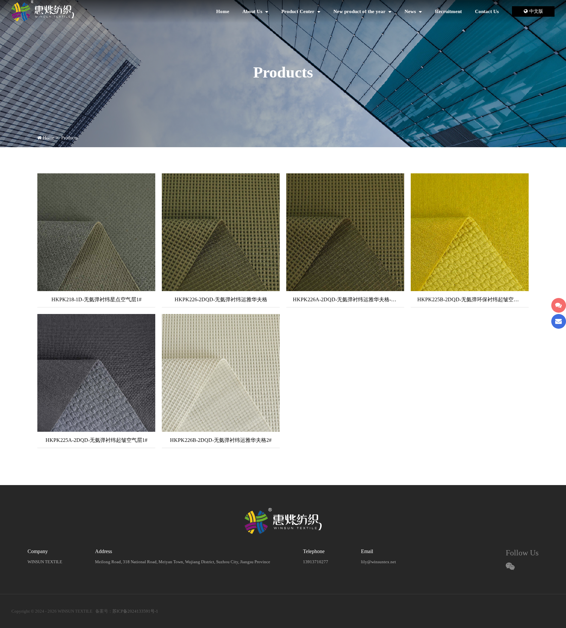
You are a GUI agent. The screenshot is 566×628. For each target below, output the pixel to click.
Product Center (298, 11)
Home (222, 11)
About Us (253, 11)
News (411, 11)
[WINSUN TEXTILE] (42, 11)
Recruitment (448, 11)
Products (69, 137)
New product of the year (360, 11)
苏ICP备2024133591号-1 (135, 611)
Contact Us (487, 11)
